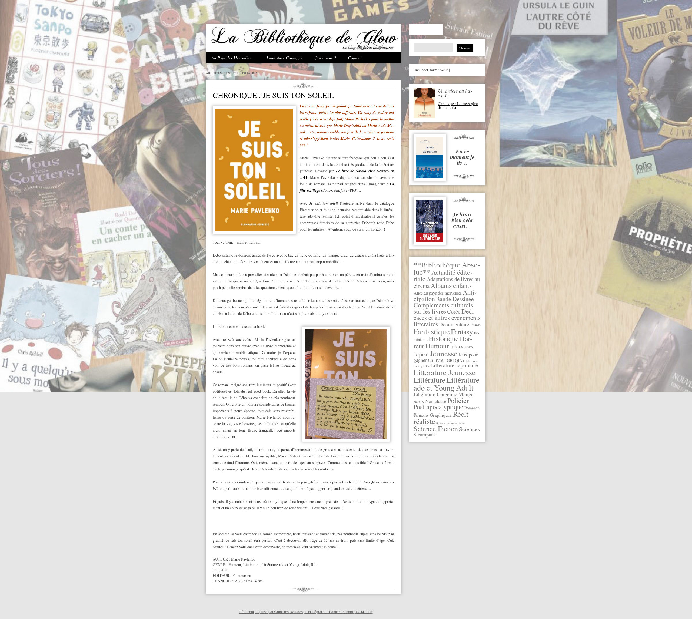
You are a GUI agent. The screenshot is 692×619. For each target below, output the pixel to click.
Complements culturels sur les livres (443, 308)
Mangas (467, 394)
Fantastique (432, 331)
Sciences (469, 429)
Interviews (461, 346)
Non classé (435, 401)
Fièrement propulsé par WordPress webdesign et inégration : (284, 612)
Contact (354, 57)
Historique (444, 338)
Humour (437, 346)
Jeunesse (443, 353)
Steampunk (425, 434)
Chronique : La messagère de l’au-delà (458, 105)
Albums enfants (451, 285)
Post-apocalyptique (438, 406)
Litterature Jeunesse (444, 372)
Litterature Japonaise (454, 365)
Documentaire (454, 324)
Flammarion (241, 575)
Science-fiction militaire (450, 423)
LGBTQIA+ (454, 360)
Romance (472, 407)
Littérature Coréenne (284, 57)
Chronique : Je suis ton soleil (273, 95)
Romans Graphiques (433, 415)
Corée (453, 311)
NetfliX (419, 401)
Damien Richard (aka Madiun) (351, 612)
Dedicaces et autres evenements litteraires (447, 317)
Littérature (429, 380)
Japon (421, 354)
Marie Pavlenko (243, 559)
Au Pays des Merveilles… (233, 57)
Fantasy (462, 331)
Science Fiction (436, 428)
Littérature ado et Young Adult (447, 384)
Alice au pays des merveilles (438, 293)
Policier (458, 400)
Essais (475, 324)
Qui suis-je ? (325, 57)
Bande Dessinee (455, 299)
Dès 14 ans (254, 580)
